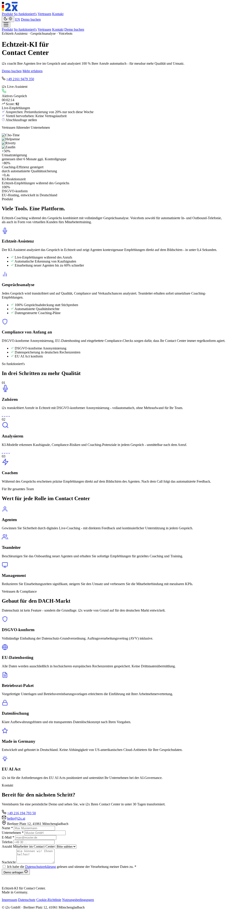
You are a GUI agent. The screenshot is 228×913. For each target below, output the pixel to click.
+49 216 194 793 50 (21, 813)
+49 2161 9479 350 (20, 79)
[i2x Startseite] (10, 10)
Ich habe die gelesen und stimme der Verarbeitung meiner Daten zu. (71, 867)
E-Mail (8, 837)
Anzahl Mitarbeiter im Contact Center (28, 846)
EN (17, 19)
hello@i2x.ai (16, 818)
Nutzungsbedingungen (78, 900)
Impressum (9, 900)
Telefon (7, 842)
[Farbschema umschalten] (8, 19)
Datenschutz (26, 900)
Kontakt (57, 14)
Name (7, 828)
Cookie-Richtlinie (48, 900)
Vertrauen (44, 14)
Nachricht (9, 862)
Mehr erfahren (32, 71)
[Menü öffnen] (6, 25)
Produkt (7, 14)
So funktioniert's (25, 14)
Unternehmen (13, 833)
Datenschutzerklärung (40, 867)
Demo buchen (31, 19)
